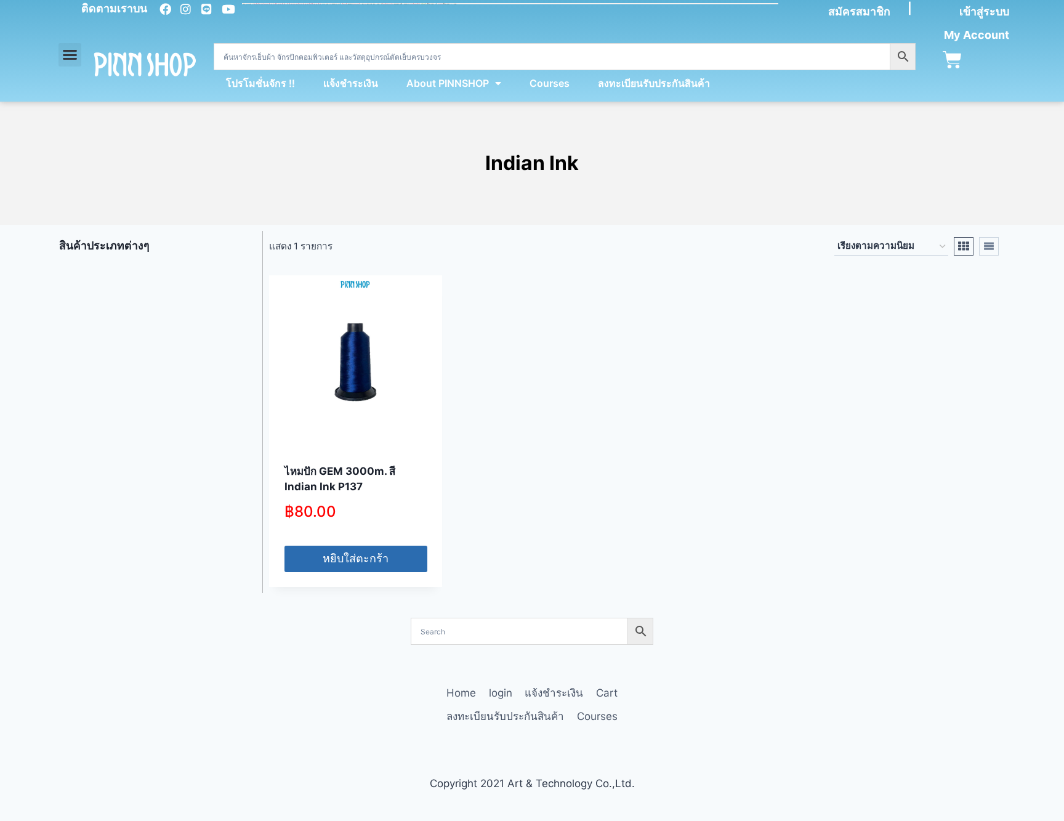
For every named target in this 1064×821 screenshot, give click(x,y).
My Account (976, 34)
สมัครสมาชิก (859, 11)
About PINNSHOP (447, 83)
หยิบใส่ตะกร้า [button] (356, 558)
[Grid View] (963, 246)
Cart (607, 693)
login (500, 693)
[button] (70, 55)
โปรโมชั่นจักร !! (260, 83)
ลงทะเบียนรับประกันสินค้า (654, 83)
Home (461, 693)
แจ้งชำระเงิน (350, 83)
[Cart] (952, 60)
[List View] (989, 246)
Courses (550, 83)
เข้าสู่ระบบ (984, 11)
